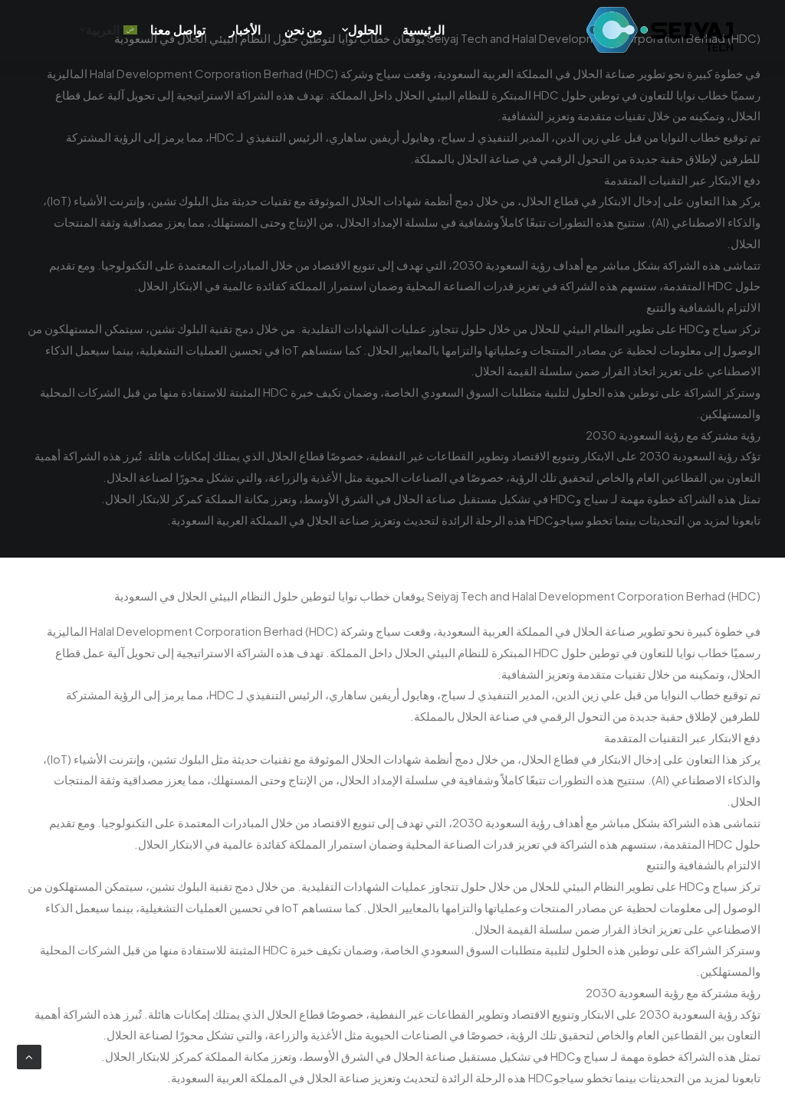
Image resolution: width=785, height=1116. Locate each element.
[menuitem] (428, 30)
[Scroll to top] (29, 1055)
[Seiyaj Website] (659, 30)
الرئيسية (423, 29)
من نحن (303, 29)
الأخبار (245, 29)
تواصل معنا (177, 29)
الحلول (365, 29)
